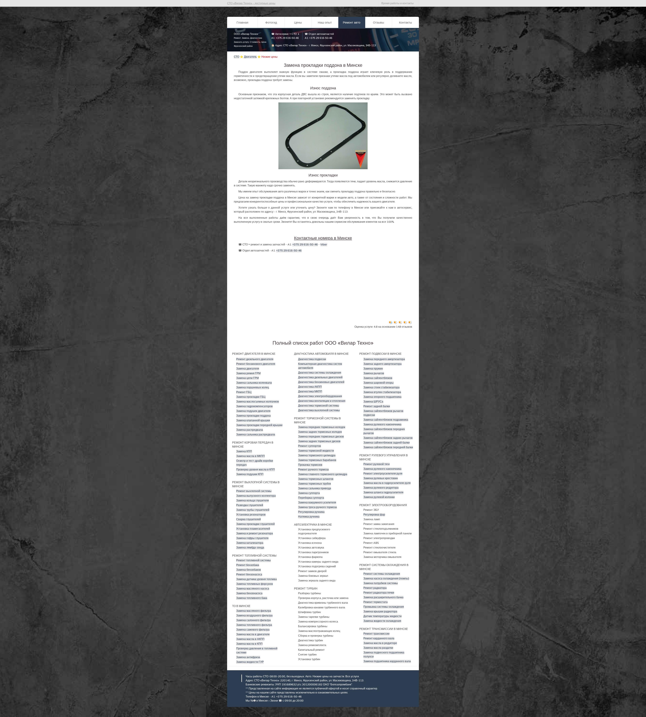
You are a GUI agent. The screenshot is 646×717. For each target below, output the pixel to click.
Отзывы (378, 22)
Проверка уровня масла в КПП (255, 469)
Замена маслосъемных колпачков (257, 401)
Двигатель (250, 57)
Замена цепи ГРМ (247, 378)
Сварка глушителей (248, 519)
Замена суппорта (309, 493)
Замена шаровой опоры (378, 382)
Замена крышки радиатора (380, 611)
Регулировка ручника (311, 512)
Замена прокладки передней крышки (259, 425)
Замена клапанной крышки (253, 420)
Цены (298, 22)
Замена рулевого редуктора (381, 487)
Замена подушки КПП (249, 474)
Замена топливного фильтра (254, 625)
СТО (236, 57)
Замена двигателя (247, 368)
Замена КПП (244, 451)
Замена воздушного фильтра (254, 615)
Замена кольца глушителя (252, 500)
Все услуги (352, 676)
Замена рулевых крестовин (380, 478)
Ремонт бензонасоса (249, 574)
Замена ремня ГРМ (248, 373)
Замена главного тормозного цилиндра (322, 474)
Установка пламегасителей (253, 528)
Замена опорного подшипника (382, 397)
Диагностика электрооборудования (320, 396)
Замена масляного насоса (252, 588)
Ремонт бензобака (247, 565)
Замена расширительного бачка (383, 597)
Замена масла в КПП (249, 644)
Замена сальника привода (314, 488)
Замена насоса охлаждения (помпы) (386, 578)
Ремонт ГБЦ (244, 392)
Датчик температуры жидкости (382, 616)
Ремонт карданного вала (378, 638)
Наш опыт (325, 22)
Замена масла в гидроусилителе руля (387, 483)
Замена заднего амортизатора (382, 364)
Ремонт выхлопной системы (254, 491)
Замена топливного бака (251, 598)
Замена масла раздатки (378, 648)
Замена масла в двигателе (253, 634)
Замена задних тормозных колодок (320, 432)
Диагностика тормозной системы (318, 405)
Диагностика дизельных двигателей (320, 377)
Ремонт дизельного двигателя (254, 359)
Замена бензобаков (248, 570)
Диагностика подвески (312, 359)
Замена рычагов (373, 373)
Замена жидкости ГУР (250, 662)
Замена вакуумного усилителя (317, 502)
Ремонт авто (351, 22)
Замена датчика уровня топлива (256, 579)
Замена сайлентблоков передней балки (388, 447)
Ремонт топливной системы (253, 560)
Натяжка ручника (308, 516)
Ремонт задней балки (376, 406)
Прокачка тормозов (310, 465)
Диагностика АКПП (310, 387)
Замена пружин (373, 368)
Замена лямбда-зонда (250, 547)
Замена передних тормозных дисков (321, 436)
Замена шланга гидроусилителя (383, 492)
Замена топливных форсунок (254, 584)
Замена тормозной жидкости (316, 450)
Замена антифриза (248, 657)
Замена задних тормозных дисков (319, 441)
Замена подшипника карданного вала (387, 661)
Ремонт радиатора (375, 588)
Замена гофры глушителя (252, 538)
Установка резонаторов (251, 514)
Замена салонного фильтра (253, 620)
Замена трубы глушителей (252, 510)
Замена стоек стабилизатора (381, 387)
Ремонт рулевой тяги (376, 464)
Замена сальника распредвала (255, 434)
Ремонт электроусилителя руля (382, 473)
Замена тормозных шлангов (315, 479)
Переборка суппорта (311, 498)
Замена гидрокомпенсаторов (254, 406)
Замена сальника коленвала (254, 382)
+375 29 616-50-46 (287, 38)
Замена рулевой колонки (379, 497)
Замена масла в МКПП (250, 456)
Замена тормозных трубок (314, 483)
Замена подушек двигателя (253, 411)
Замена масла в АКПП (250, 639)
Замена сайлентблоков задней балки (386, 442)
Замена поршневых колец (252, 387)
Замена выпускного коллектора (256, 496)
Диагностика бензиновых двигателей (321, 382)
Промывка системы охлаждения (383, 607)
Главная (242, 22)
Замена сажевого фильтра (253, 629)
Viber (323, 244)
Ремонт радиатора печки (378, 592)
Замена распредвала (249, 430)
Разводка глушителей (249, 505)
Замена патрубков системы (380, 583)
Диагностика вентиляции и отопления (321, 401)
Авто (308, 676)
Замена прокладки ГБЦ (250, 397)
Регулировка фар (374, 514)
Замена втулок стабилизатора (382, 392)
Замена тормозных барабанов (317, 460)
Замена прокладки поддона (253, 415)
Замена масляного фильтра (253, 611)
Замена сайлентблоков (377, 378)
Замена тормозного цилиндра (316, 455)
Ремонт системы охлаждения (381, 574)
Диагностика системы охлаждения (319, 372)
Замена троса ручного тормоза (317, 507)
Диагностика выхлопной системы (319, 410)
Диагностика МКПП (310, 391)
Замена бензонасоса (249, 593)
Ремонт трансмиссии (376, 633)
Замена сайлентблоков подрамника (385, 419)
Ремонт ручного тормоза (313, 469)
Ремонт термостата (375, 602)
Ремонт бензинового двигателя (255, 364)
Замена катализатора (249, 543)
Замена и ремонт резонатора (254, 533)
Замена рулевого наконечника (382, 424)
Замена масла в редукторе (380, 643)
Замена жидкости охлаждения (382, 621)
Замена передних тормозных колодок (321, 427)
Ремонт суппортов (309, 446)
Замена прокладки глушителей (255, 524)
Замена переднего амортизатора (384, 359)
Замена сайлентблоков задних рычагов (388, 438)
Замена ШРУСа (373, 401)
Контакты (405, 22)
